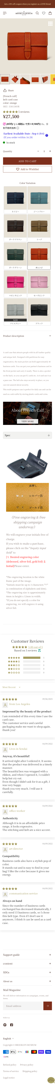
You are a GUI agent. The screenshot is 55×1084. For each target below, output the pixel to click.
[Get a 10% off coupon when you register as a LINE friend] (27, 4)
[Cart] (50, 13)
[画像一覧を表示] (50, 23)
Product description (13, 335)
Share (11, 90)
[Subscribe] (47, 1006)
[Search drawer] (37, 13)
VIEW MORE (28, 421)
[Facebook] (11, 1024)
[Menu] (5, 13)
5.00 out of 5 (35, 647)
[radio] (15, 200)
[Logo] (24, 13)
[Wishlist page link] (43, 13)
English (7, 1038)
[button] (10, 111)
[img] (9, 699)
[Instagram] (5, 1024)
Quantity (7, 151)
